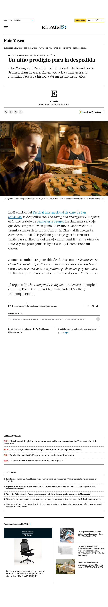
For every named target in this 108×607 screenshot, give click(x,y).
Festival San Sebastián (76, 319)
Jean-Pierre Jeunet (50, 221)
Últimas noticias (80, 48)
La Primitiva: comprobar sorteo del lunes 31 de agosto (36, 460)
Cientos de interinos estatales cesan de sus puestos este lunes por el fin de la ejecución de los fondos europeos (53, 499)
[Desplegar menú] (6, 27)
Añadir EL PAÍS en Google (93, 112)
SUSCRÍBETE (80, 20)
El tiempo (67, 48)
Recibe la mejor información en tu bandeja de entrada (34, 306)
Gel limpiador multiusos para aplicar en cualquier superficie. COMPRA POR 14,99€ (90, 534)
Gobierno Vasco (30, 48)
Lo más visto (10, 473)
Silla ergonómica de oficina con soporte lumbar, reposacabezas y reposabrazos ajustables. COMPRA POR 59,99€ (25, 573)
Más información (15, 332)
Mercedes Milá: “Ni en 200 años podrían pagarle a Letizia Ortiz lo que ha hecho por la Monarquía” (48, 494)
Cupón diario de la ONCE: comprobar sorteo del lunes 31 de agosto (42, 455)
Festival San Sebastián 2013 (52, 319)
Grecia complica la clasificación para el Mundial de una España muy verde (46, 449)
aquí (66, 332)
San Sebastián (14, 319)
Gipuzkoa (57, 48)
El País (54, 101)
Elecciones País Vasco (13, 48)
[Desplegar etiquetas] (98, 319)
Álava (41, 48)
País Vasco (14, 41)
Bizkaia (49, 48)
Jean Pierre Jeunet (30, 319)
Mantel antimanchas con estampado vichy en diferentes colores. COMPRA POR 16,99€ (91, 564)
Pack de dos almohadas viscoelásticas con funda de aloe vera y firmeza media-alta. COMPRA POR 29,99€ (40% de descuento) (91, 550)
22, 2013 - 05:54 (60, 105)
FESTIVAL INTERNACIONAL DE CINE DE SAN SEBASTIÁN (30, 55)
